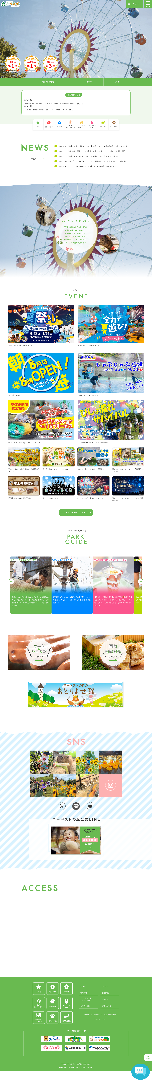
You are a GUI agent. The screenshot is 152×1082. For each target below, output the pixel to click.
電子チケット (134, 4)
